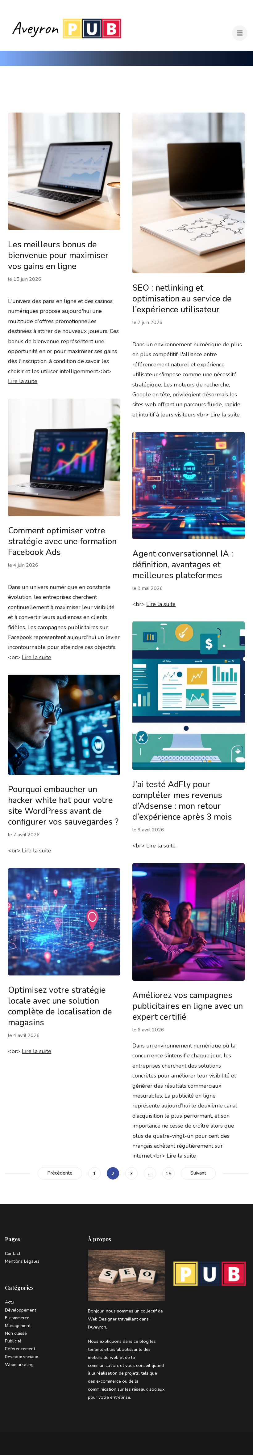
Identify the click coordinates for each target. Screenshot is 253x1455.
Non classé (16, 1333)
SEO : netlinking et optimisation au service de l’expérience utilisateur (182, 298)
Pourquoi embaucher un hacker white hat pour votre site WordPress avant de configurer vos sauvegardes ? (63, 806)
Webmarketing (19, 1365)
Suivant (198, 1173)
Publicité (13, 1341)
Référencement (20, 1349)
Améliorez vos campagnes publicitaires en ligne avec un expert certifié (187, 1006)
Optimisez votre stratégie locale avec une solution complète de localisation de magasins (60, 1006)
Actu (9, 1302)
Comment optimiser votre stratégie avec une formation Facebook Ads (62, 541)
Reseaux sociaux (21, 1357)
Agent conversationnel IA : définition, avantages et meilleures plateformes (182, 564)
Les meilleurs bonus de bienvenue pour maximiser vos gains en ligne (58, 255)
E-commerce (17, 1318)
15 (170, 1173)
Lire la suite (22, 381)
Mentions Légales (22, 1261)
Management (18, 1326)
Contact (12, 1254)
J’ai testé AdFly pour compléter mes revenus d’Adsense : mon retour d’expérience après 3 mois (182, 801)
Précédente (60, 1173)
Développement (20, 1310)
